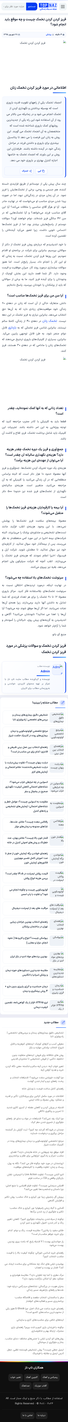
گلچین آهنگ (32, 1377)
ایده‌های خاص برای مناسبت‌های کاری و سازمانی (40, 1320)
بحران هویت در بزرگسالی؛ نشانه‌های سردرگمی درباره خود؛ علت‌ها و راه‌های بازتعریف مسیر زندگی (35, 1288)
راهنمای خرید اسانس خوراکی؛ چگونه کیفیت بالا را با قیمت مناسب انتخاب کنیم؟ (35, 1254)
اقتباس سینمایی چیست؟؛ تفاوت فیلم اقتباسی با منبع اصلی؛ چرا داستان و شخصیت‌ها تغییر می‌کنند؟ (34, 1187)
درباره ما (42, 1415)
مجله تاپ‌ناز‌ (48, 6)
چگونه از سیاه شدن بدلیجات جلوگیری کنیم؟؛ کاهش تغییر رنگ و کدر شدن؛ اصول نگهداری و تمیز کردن (35, 1221)
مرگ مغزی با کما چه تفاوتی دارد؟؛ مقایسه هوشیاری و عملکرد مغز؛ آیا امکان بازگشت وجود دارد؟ (37, 1277)
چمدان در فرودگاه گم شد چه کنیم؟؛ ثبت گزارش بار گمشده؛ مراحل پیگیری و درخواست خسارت (34, 1131)
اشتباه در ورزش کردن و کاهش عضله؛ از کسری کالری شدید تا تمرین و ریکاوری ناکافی (35, 1109)
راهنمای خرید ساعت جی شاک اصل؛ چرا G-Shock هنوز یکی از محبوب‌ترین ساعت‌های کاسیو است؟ (35, 1310)
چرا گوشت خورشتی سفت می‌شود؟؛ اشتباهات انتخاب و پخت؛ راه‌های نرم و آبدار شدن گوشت (37, 1079)
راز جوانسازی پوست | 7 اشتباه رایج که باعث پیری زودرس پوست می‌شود (36, 1243)
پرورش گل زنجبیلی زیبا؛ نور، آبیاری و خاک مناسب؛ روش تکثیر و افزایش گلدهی (34, 1198)
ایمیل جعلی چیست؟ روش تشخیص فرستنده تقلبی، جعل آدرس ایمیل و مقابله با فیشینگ (35, 1351)
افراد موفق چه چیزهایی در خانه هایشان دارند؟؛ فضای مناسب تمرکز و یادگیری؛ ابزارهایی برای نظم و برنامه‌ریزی (36, 1154)
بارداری (12, 327)
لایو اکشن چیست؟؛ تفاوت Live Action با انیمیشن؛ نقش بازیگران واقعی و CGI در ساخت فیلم (35, 1176)
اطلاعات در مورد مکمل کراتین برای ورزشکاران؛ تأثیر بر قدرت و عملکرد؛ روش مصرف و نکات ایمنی (34, 1098)
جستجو (32, 6)
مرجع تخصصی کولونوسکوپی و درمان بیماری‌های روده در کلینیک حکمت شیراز (35, 1143)
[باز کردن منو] (63, 6)
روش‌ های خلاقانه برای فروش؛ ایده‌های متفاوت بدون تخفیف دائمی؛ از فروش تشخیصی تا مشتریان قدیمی (37, 1057)
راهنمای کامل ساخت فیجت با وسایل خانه (43, 1089)
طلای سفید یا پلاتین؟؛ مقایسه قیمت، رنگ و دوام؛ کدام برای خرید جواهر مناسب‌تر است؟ (36, 1232)
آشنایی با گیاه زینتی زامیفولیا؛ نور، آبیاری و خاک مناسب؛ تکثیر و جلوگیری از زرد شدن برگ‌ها (36, 1210)
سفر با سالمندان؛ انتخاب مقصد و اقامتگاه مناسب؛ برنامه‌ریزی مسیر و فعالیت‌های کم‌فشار (39, 1299)
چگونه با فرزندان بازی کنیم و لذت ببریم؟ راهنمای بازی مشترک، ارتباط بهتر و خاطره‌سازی (37, 1329)
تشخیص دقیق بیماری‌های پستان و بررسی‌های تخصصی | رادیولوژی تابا (35, 1034)
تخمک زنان (49, 321)
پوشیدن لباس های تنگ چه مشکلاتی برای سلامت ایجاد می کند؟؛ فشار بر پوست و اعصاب (34, 1266)
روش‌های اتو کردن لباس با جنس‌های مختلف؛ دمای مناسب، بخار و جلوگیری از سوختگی (34, 1340)
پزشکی (48, 34)
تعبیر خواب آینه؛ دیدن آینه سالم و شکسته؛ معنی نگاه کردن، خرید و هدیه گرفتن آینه (34, 1068)
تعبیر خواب (15, 1377)
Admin (45, 671)
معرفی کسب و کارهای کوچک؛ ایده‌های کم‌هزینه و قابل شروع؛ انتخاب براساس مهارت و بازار (37, 1045)
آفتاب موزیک (41, 1386)
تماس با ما (27, 1415)
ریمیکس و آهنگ (50, 1377)
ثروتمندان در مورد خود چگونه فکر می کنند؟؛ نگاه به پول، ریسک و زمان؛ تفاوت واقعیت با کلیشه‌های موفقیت (35, 1165)
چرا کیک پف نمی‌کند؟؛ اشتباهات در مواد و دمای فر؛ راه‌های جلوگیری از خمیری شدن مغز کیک (35, 1120)
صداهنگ (25, 1386)
